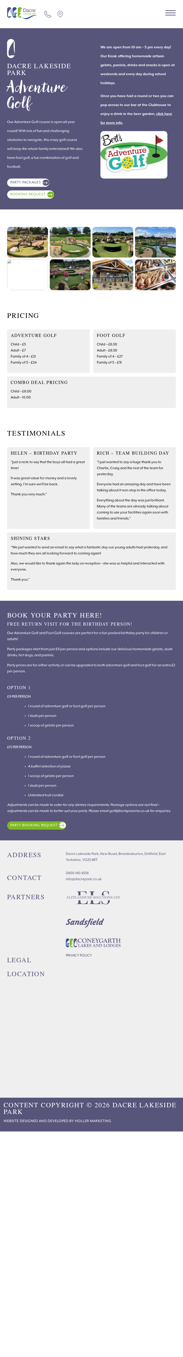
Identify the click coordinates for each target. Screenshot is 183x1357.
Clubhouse (24, 1244)
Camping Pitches (30, 1219)
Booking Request (28, 194)
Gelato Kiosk (26, 1269)
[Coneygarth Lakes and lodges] (93, 943)
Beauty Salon (27, 1281)
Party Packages (25, 183)
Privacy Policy (79, 956)
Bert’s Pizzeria (27, 1256)
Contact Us (49, 14)
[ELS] (93, 898)
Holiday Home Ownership (33, 1342)
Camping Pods (27, 1207)
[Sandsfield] (93, 923)
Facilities (15, 1232)
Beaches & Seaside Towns (39, 1318)
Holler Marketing (93, 1121)
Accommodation (24, 1170)
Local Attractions (33, 1330)
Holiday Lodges (29, 1182)
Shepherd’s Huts (29, 1195)
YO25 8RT (61, 14)
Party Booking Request (34, 825)
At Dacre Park (27, 1306)
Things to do (19, 1293)
